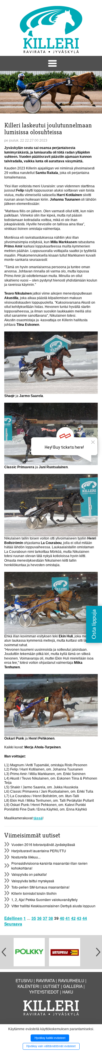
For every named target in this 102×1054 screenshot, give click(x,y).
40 (62, 918)
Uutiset (51, 986)
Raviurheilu (71, 980)
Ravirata (45, 980)
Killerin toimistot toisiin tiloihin (34, 893)
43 (79, 918)
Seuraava (13, 924)
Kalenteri (28, 986)
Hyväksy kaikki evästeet (50, 1038)
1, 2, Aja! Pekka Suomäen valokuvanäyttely (44, 899)
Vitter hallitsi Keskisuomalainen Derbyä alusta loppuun (53, 905)
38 (50, 918)
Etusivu (24, 980)
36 (39, 918)
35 (33, 918)
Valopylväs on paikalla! (29, 874)
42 (73, 918)
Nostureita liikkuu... (26, 856)
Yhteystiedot (44, 992)
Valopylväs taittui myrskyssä (32, 880)
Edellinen (13, 918)
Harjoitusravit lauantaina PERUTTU (38, 850)
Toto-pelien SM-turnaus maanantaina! (40, 887)
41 (67, 918)
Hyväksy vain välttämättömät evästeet (51, 1046)
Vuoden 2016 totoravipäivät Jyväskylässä (43, 844)
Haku (67, 992)
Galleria (72, 986)
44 (84, 918)
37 (45, 918)
